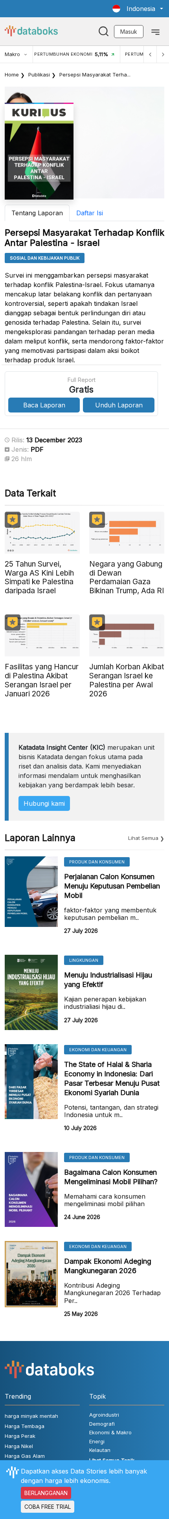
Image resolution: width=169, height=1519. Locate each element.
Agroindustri (104, 1415)
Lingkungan (83, 960)
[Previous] (150, 54)
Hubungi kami (44, 803)
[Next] (162, 54)
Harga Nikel (19, 1446)
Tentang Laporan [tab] (37, 213)
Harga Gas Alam (25, 1456)
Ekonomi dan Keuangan (98, 1049)
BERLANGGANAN (46, 1493)
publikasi (39, 74)
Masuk (128, 31)
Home (12, 74)
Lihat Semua (143, 838)
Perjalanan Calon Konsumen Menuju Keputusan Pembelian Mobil (112, 885)
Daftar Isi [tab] (89, 213)
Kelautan (99, 1450)
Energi (97, 1441)
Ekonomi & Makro (110, 1432)
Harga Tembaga (24, 1426)
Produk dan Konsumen (97, 862)
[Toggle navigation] (155, 31)
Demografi (102, 1424)
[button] (137, 8)
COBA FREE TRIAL (47, 1506)
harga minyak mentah (31, 1416)
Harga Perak (20, 1436)
